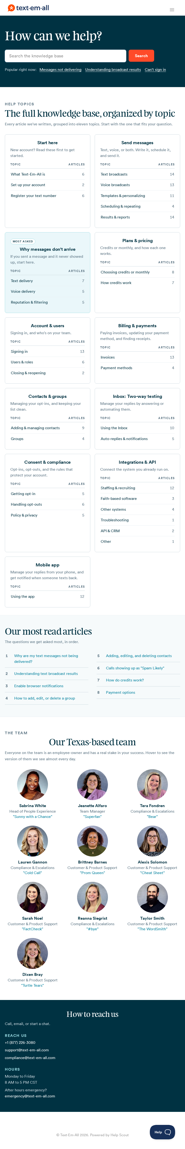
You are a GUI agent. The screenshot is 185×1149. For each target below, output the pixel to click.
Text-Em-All (69, 1135)
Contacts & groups (47, 396)
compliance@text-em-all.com (30, 1057)
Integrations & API (137, 462)
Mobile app (47, 565)
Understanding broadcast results (113, 69)
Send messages (137, 142)
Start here (47, 142)
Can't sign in (155, 69)
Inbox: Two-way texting (137, 396)
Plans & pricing (137, 240)
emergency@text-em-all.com (30, 1096)
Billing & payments (137, 325)
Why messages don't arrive (48, 249)
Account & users (47, 325)
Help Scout (120, 1135)
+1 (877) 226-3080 (20, 1042)
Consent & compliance (47, 462)
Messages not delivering (60, 69)
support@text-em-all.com (27, 1049)
